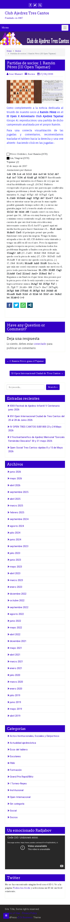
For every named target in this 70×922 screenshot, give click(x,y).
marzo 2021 (16, 661)
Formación (16, 769)
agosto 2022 (17, 614)
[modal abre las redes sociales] (30, 305)
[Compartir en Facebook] (9, 305)
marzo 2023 (16, 580)
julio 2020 (15, 675)
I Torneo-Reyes (18, 783)
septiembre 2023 (19, 546)
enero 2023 (16, 586)
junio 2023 (15, 559)
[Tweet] (16, 305)
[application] (35, 852)
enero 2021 (16, 668)
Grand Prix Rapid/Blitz (21, 776)
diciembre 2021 (18, 641)
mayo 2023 (16, 566)
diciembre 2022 (18, 593)
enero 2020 (16, 688)
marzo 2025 (16, 505)
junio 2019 (15, 702)
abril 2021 (15, 654)
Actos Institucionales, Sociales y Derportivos (34, 736)
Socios (18, 51)
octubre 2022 (17, 600)
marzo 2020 (16, 681)
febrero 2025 (17, 512)
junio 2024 (15, 539)
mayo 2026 (16, 478)
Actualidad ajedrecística (23, 742)
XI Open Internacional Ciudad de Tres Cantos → (37, 373)
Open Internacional (20, 797)
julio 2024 (15, 532)
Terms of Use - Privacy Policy (21, 913)
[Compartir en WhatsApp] (23, 305)
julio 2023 (15, 553)
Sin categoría (17, 803)
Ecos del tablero (19, 749)
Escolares (15, 756)
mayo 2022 (16, 627)
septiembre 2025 (19, 492)
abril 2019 (15, 715)
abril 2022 (15, 634)
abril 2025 (15, 498)
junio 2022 (15, 620)
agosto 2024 (17, 526)
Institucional (16, 790)
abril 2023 (15, 573)
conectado (40, 343)
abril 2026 (15, 485)
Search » (52, 387)
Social (13, 810)
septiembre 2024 (19, 519)
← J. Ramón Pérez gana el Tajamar (25, 361)
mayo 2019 (16, 708)
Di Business (26, 917)
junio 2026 (15, 471)
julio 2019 (15, 695)
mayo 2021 (16, 648)
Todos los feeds (21, 887)
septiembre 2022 (19, 607)
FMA (12, 763)
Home (9, 51)
